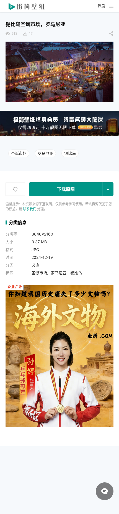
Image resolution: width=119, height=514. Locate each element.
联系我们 (29, 209)
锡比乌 (70, 153)
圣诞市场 (19, 153)
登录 (101, 6)
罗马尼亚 (45, 153)
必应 (35, 265)
